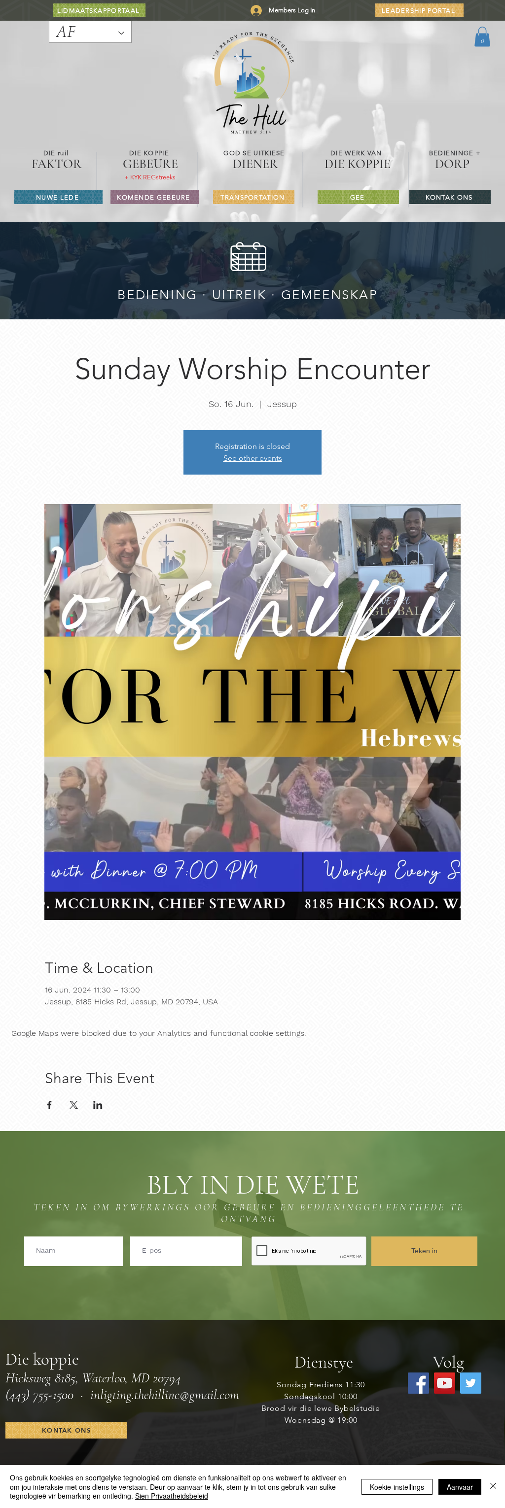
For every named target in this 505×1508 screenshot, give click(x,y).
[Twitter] (470, 1383)
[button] (482, 37)
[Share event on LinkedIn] (98, 1105)
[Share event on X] (73, 1105)
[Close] (493, 1486)
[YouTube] (444, 1383)
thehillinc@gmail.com (186, 1394)
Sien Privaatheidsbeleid (171, 1496)
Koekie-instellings (397, 1487)
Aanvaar (460, 1487)
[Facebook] (418, 1383)
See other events (252, 458)
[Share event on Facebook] (49, 1105)
